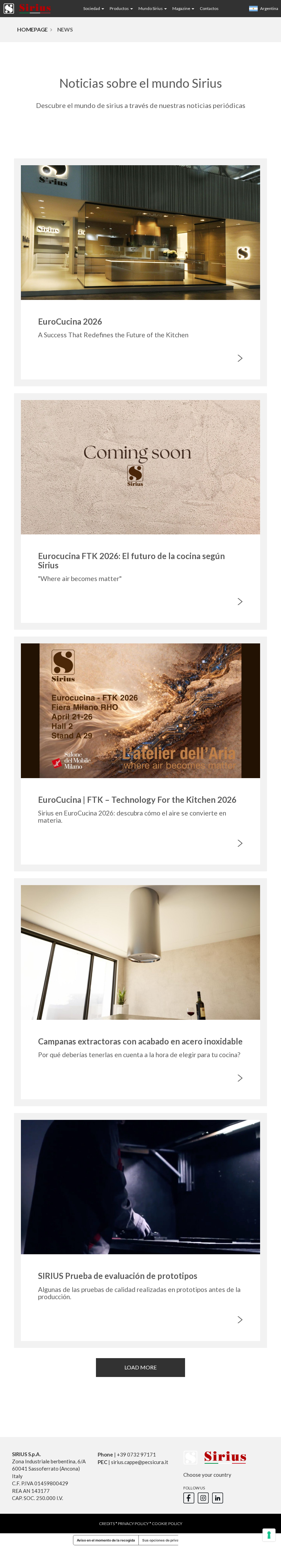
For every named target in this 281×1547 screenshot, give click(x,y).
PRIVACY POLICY (133, 1523)
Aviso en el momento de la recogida (106, 1540)
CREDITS (107, 1523)
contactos (209, 8)
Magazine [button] (181, 8)
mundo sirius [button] (150, 8)
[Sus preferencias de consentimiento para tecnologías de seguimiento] (269, 1535)
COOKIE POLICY (167, 1523)
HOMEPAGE (32, 29)
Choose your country (207, 1475)
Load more (140, 1367)
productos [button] (120, 8)
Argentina (268, 8)
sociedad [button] (92, 8)
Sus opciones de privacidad (165, 1540)
